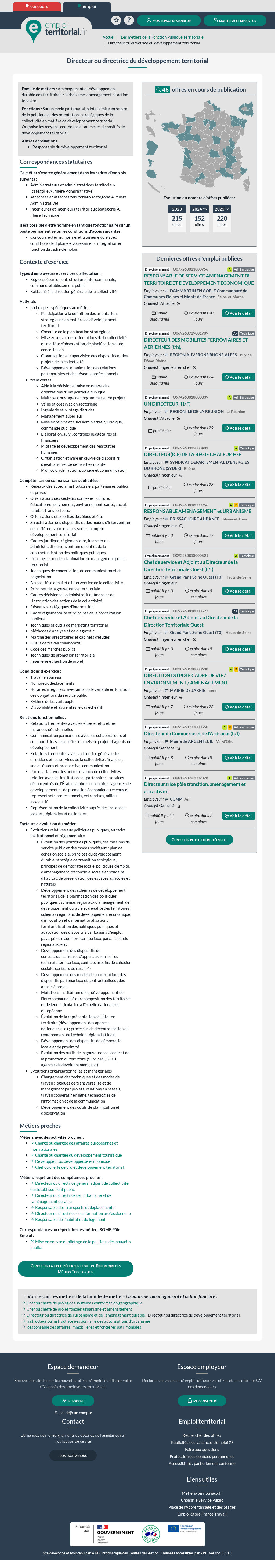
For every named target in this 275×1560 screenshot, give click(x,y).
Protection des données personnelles (202, 1456)
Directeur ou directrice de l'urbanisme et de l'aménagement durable (85, 1314)
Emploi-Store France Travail (202, 1514)
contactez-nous (73, 1455)
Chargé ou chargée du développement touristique (78, 1155)
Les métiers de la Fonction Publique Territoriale (162, 37)
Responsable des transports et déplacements (74, 1207)
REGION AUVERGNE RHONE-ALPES (203, 354)
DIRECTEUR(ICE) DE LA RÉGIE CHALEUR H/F (192, 454)
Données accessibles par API (183, 1553)
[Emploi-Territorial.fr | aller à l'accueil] (56, 30)
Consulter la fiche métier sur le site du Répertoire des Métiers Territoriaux (76, 1268)
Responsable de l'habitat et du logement (70, 1219)
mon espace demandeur (171, 20)
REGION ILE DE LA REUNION (197, 411)
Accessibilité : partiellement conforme (202, 1463)
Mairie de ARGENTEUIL (191, 741)
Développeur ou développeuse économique (72, 1161)
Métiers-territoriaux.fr (202, 1493)
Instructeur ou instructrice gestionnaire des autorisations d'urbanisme (88, 1321)
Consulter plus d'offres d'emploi (199, 839)
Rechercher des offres (202, 1435)
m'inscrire (75, 1400)
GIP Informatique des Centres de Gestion (126, 1553)
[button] (231, 1442)
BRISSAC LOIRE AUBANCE (194, 518)
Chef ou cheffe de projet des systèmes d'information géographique (84, 1302)
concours (39, 6)
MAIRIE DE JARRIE (187, 690)
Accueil (109, 37)
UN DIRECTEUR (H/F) (167, 404)
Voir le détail (241, 313)
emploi (89, 6)
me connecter (204, 1400)
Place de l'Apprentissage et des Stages (202, 1507)
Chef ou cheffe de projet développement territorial (79, 1167)
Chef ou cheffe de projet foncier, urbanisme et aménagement (79, 1309)
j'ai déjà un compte (75, 1412)
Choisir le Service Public (202, 1500)
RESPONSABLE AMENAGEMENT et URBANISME (197, 511)
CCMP (175, 799)
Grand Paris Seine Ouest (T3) (196, 577)
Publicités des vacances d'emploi (199, 1442)
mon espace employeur (237, 20)
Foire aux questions (202, 1449)
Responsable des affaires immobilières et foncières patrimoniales (83, 1327)
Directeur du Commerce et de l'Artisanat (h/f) (192, 733)
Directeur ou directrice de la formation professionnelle (82, 1213)
